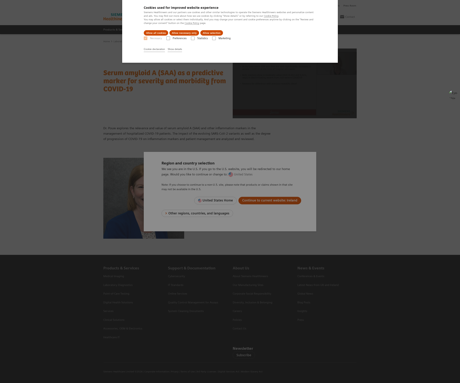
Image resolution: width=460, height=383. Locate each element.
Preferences (180, 38)
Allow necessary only (184, 32)
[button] (453, 94)
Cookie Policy (271, 15)
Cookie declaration (154, 49)
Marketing (224, 38)
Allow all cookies (156, 32)
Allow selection (212, 32)
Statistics (202, 38)
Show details (175, 49)
